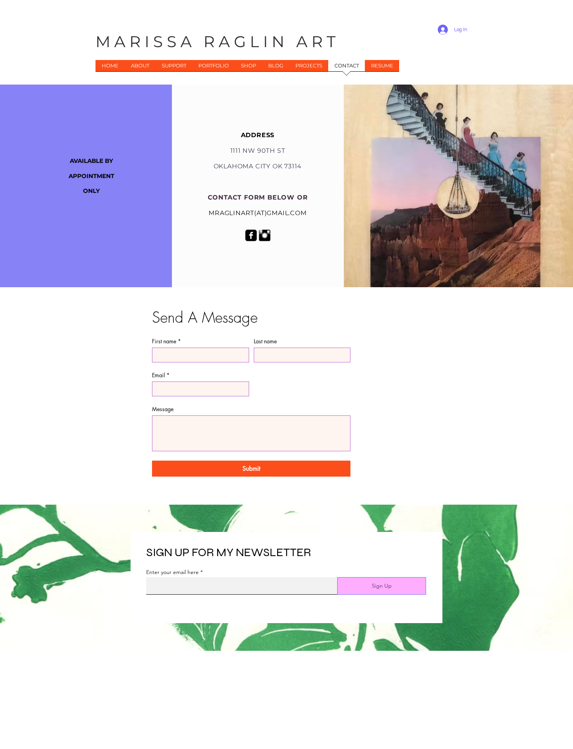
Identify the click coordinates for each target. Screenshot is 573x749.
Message (162, 409)
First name (166, 341)
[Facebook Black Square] (251, 235)
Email (161, 375)
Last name (265, 341)
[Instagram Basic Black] (265, 235)
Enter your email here (172, 572)
